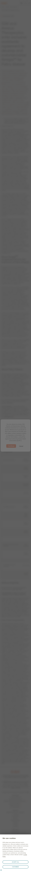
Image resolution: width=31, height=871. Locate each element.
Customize (15, 866)
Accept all (15, 862)
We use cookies (9, 838)
